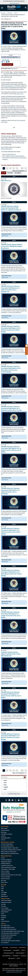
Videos (5, 789)
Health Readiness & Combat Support (8, 869)
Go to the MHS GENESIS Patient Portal (8, 929)
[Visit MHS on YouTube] (18, 800)
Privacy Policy (13, 947)
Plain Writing (15, 955)
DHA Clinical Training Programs (7, 844)
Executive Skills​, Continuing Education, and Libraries (11, 849)
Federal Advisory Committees (6, 834)
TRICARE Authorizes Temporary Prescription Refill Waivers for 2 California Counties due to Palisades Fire (10, 288)
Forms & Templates (4, 908)
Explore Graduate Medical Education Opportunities (10, 940)
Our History (3, 836)
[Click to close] (27, 346)
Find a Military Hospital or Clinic (7, 927)
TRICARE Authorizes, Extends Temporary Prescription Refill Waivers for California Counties (10, 208)
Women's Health (4, 882)
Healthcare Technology (5, 873)
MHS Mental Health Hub (5, 863)
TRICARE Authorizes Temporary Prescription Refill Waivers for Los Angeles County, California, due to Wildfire (11, 449)
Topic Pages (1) (18, 172)
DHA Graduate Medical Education (7, 846)
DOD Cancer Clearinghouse (6, 859)
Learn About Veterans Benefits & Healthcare (9, 933)
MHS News (3, 885)
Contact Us (3, 840)
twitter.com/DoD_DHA (11, 154)
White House (10, 958)
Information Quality (19, 953)
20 (22, 168)
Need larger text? (7, 19)
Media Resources (14, 68)
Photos (5, 785)
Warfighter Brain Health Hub (6, 861)
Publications (3, 917)
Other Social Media (8, 64)
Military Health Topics (6, 856)
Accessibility (15, 950)
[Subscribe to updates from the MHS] (22, 800)
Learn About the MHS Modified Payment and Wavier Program (12, 931)
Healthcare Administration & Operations (8, 867)
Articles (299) (10, 172)
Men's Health (3, 880)
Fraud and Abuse (6, 950)
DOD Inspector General (8, 953)
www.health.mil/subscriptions (6, 149)
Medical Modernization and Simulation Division (10, 853)
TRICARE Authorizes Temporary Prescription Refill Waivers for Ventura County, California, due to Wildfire (11, 694)
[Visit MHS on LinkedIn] (9, 800)
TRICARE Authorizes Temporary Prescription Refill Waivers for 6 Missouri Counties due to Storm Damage (10, 736)
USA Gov (22, 955)
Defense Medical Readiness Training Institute (9, 848)
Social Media (3, 894)
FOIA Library (3, 906)
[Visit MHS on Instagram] (6, 800)
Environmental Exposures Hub (7, 865)
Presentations (3, 915)
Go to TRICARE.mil (4, 925)
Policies (2, 913)
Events (5, 782)
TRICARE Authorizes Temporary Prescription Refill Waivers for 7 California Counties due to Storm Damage (10, 531)
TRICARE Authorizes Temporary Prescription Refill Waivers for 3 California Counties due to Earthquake (10, 491)
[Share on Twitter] (4, 62)
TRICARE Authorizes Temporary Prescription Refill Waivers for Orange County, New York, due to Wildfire (11, 614)
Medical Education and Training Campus (8, 851)
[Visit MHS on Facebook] (12, 800)
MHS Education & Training (7, 842)
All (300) (3, 172)
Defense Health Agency (7, 136)
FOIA (22, 950)
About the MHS (4, 826)
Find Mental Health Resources (6, 937)
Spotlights (6, 787)
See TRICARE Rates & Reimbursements (8, 935)
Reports (2, 919)
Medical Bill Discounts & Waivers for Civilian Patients (11, 875)
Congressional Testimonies (6, 902)
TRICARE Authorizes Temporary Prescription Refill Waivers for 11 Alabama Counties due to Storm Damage (10, 329)
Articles (5, 780)
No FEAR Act (21, 947)
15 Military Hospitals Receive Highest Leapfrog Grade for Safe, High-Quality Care (11, 654)
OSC (17, 958)
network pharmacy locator (18, 93)
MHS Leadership (4, 828)
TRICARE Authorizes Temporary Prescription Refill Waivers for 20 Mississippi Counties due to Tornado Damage (11, 369)
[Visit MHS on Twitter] (15, 800)
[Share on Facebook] (2, 62)
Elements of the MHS (5, 830)
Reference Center (5, 898)
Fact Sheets (3, 904)
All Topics (3, 858)
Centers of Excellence (5, 871)
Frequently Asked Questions (6, 910)
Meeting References (5, 912)
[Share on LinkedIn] (6, 62)
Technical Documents (5, 921)
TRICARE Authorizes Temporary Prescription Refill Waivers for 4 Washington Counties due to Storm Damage (11, 572)
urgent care (15, 107)
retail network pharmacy (9, 86)
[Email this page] (8, 62)
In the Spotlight (4, 892)
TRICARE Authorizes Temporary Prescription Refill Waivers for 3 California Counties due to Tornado (11, 408)
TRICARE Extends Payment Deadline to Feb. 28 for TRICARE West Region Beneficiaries (11, 246)
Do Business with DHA (5, 939)
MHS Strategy (3, 832)
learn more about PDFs (15, 972)
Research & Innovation (5, 878)
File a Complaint (4, 942)
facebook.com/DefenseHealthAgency (17, 156)
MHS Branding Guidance (5, 838)
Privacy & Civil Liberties (5, 876)
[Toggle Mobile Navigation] (2, 8)
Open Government (5, 955)
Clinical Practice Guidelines (6, 900)
